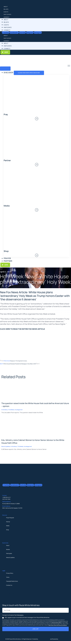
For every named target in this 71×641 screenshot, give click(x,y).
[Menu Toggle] (5, 68)
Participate (7, 14)
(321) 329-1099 (6, 499)
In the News (3, 287)
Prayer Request (10, 517)
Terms (7, 577)
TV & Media (11, 287)
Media (7, 525)
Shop (7, 530)
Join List (35, 629)
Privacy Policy (9, 573)
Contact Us (9, 585)
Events (6, 12)
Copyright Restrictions (12, 581)
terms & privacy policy (56, 622)
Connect (7, 17)
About (6, 6)
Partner (8, 522)
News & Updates (10, 557)
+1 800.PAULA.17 (6, 497)
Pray (6, 114)
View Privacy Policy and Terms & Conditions (57, 625)
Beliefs (6, 9)
